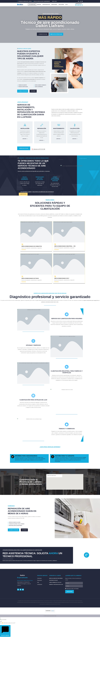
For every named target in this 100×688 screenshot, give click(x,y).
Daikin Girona (54, 4)
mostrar (52, 610)
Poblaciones (61, 4)
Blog (66, 4)
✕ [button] (0, 617)
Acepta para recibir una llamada (72, 588)
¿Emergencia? (78, 3)
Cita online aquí (32, 4)
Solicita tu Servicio (5, 635)
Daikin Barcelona (46, 4)
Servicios (39, 4)
